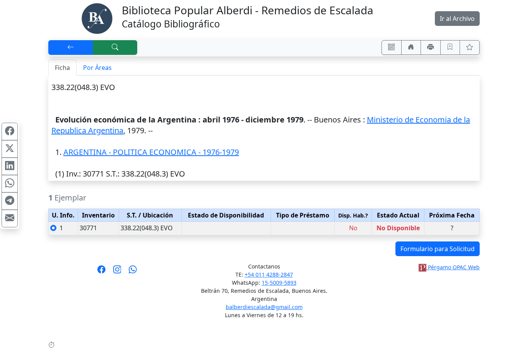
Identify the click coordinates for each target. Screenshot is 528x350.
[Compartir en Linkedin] (10, 166)
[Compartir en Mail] (10, 219)
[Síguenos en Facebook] (101, 272)
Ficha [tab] (62, 67)
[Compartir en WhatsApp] (10, 184)
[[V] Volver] (70, 47)
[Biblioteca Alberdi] (97, 18)
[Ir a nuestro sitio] (411, 47)
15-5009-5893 (279, 282)
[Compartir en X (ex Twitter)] (10, 149)
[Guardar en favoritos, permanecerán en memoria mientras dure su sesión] (450, 47)
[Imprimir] (431, 47)
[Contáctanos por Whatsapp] (132, 272)
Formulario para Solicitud (437, 249)
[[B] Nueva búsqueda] (115, 47)
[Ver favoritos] (470, 47)
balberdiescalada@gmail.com (264, 307)
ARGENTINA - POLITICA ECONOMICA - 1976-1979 (151, 152)
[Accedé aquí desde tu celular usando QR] (392, 47)
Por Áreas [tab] (97, 67)
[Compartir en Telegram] (10, 201)
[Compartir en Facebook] (10, 132)
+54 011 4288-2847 (269, 274)
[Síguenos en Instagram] (117, 272)
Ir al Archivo (457, 18)
